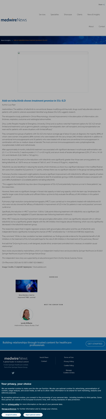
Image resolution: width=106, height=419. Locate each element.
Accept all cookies (11, 415)
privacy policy (13, 404)
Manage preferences (9, 409)
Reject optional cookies (33, 415)
